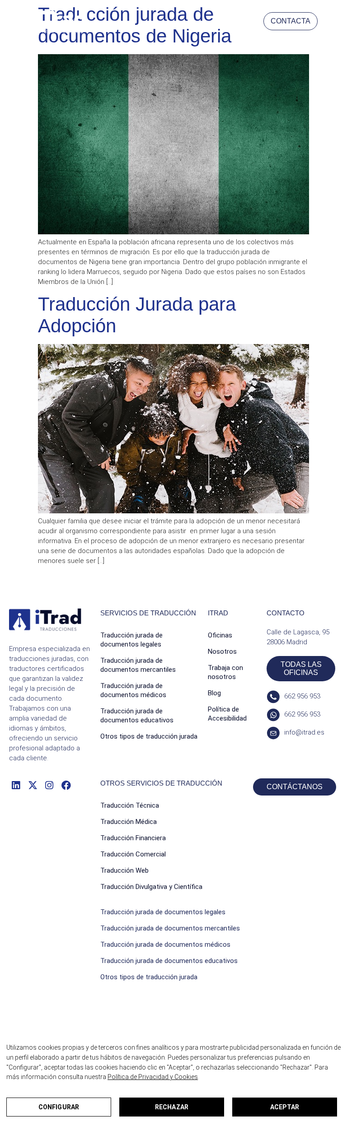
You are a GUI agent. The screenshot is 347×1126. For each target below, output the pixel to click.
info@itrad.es (304, 732)
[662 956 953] (273, 696)
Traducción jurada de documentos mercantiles (138, 665)
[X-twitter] (32, 784)
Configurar (58, 1107)
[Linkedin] (15, 784)
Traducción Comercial (133, 854)
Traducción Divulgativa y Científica (151, 887)
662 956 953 (302, 696)
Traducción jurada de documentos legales (131, 639)
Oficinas (220, 635)
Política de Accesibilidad (227, 713)
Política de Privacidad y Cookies (153, 1076)
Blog (214, 693)
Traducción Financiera (133, 838)
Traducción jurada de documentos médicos (133, 690)
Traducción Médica (128, 822)
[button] (330, 21)
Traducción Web (124, 870)
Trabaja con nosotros (225, 672)
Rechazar (171, 1107)
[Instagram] (49, 784)
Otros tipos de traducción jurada (148, 736)
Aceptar (284, 1107)
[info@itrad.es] (273, 733)
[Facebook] (66, 784)
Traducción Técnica (129, 805)
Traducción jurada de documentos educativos (137, 715)
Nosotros (222, 651)
